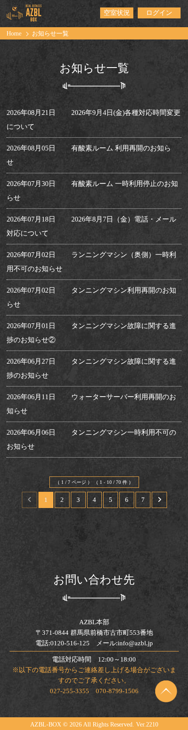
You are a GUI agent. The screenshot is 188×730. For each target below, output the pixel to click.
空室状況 (117, 12)
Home (14, 33)
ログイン (159, 12)
